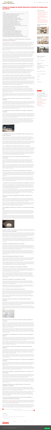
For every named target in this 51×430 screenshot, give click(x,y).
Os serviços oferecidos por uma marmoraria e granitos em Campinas (11, 14)
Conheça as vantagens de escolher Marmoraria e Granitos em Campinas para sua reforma (13, 13)
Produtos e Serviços (39, 2)
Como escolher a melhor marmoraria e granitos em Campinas (10, 16)
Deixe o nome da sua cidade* (40, 60)
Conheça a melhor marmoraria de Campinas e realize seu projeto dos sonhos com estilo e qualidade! (15, 25)
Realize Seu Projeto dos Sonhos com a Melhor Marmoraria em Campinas (12, 30)
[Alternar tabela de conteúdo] (26, 12)
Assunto (38, 79)
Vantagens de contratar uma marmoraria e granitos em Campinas (10, 15)
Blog (44, 2)
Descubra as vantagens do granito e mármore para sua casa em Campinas (23, 410)
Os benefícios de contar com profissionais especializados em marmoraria (12, 21)
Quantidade (38, 68)
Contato (47, 2)
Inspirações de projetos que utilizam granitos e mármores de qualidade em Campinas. (13, 35)
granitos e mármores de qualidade (10, 400)
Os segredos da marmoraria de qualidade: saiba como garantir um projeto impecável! (13, 19)
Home (35, 2)
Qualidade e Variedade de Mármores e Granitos (9, 26)
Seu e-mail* (38, 76)
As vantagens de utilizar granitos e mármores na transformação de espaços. (12, 32)
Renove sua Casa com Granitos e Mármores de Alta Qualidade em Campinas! (13, 31)
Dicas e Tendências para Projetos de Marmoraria (9, 29)
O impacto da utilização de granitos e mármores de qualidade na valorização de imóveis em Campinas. (15, 36)
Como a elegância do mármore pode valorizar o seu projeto (10, 20)
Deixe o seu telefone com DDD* (41, 71)
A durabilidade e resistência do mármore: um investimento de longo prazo (12, 24)
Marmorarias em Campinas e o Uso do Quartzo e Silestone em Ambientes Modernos (42, 17)
